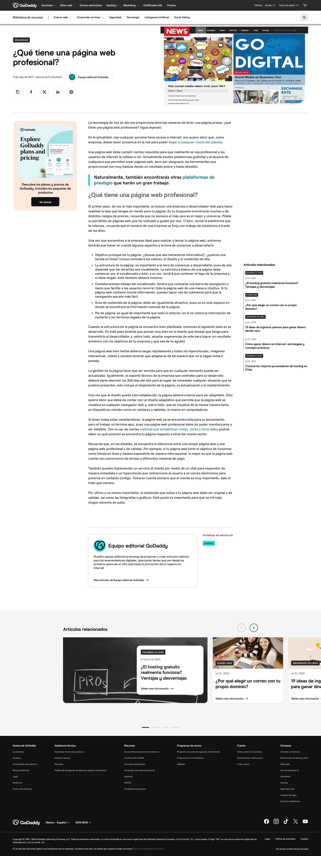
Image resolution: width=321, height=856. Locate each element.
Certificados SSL (153, 5)
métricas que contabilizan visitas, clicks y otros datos (179, 429)
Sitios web (285, 764)
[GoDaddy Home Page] (26, 822)
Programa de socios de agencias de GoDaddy (198, 752)
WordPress (285, 776)
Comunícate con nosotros (25, 764)
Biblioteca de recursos (28, 17)
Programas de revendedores (190, 758)
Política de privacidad (285, 839)
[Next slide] (254, 628)
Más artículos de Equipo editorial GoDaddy (119, 580)
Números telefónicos (290, 801)
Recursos (59, 764)
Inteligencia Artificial (157, 17)
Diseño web (251, 295)
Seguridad (115, 17)
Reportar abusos (62, 758)
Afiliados (181, 764)
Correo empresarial (289, 770)
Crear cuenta (243, 764)
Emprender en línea (88, 17)
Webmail (128, 776)
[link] (31, 92)
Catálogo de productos (135, 789)
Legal (15, 776)
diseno (208, 543)
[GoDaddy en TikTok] (286, 823)
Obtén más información (155, 688)
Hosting (284, 782)
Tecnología (133, 17)
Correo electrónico (91, 5)
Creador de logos (288, 795)
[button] (145, 727)
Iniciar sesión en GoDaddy (249, 752)
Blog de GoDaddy (21, 770)
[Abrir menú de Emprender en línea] (102, 17)
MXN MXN (82, 822)
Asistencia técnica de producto (69, 752)
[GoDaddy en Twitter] (296, 823)
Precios (171, 5)
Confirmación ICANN (134, 758)
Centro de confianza (22, 789)
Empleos (17, 758)
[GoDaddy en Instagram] (276, 823)
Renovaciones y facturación (250, 758)
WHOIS (127, 782)
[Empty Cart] (305, 5)
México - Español (56, 822)
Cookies (304, 839)
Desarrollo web (254, 273)
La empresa (18, 752)
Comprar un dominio (290, 752)
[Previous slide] (241, 628)
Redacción (17, 782)
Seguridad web (287, 789)
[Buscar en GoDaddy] (304, 17)
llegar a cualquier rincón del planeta (195, 142)
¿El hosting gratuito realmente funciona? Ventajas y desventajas (164, 672)
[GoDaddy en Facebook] (266, 823)
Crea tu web (61, 17)
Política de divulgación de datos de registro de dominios (81, 770)
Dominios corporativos (134, 764)
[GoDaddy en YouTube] (305, 823)
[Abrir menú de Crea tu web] (70, 17)
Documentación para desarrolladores (141, 752)
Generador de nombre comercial (139, 770)
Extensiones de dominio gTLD (294, 758)
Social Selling (182, 17)
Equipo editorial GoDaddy (93, 77)
